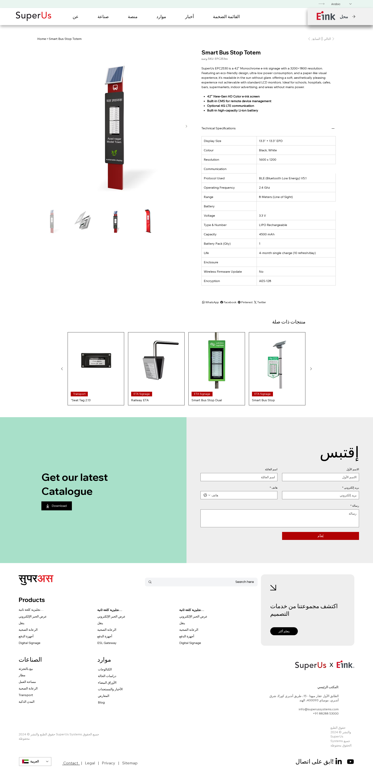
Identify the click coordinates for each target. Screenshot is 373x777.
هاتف (273, 487)
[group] (186, 369)
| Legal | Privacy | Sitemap (109, 762)
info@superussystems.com (319, 709)
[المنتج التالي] (62, 368)
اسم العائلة (271, 469)
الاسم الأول (352, 469)
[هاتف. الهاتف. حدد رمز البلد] (207, 495)
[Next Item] (186, 126)
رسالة (354, 505)
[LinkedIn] (338, 762)
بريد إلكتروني (350, 487)
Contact (71, 762)
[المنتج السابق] (311, 368)
